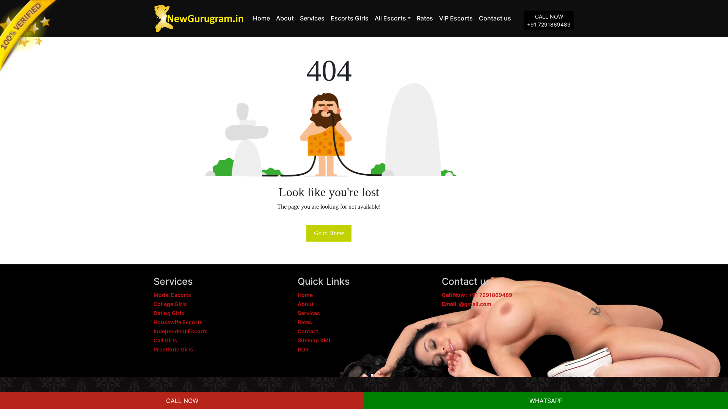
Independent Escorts (181, 331)
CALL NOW (182, 400)
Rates (425, 18)
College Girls (170, 304)
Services (312, 18)
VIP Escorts (456, 18)
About (285, 18)
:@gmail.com (466, 304)
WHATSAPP (546, 400)
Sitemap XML (315, 340)
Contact (308, 331)
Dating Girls (169, 313)
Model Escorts (172, 295)
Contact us (495, 18)
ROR (303, 349)
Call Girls (165, 340)
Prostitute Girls (173, 349)
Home (261, 18)
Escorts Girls (350, 18)
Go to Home (329, 233)
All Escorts (390, 18)
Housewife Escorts (178, 322)
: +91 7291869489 (477, 295)
